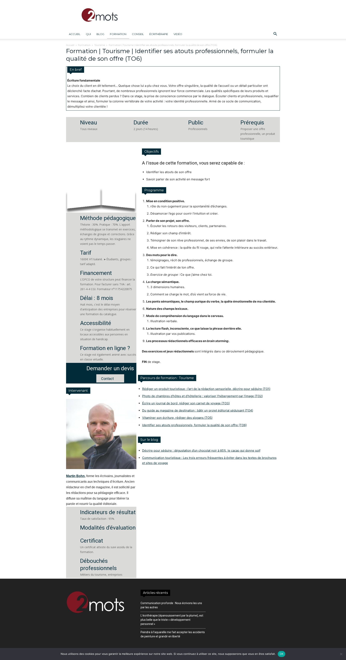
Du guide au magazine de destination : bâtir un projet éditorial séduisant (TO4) (197, 410)
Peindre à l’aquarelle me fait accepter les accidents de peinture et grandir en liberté (173, 634)
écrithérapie (158, 34)
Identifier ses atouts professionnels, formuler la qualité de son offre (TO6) (194, 425)
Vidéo (178, 34)
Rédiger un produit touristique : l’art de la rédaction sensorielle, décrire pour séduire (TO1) (206, 389)
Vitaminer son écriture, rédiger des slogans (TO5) (177, 418)
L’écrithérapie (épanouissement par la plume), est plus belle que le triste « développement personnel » (172, 620)
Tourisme (99, 44)
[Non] (341, 654)
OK (282, 653)
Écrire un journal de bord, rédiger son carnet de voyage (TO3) (186, 403)
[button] (275, 34)
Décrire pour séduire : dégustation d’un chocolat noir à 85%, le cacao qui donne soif (201, 450)
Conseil (138, 34)
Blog (100, 34)
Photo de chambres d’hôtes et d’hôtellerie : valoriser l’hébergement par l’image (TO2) (202, 396)
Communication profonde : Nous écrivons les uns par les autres (171, 605)
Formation (118, 34)
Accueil (74, 34)
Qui (88, 34)
